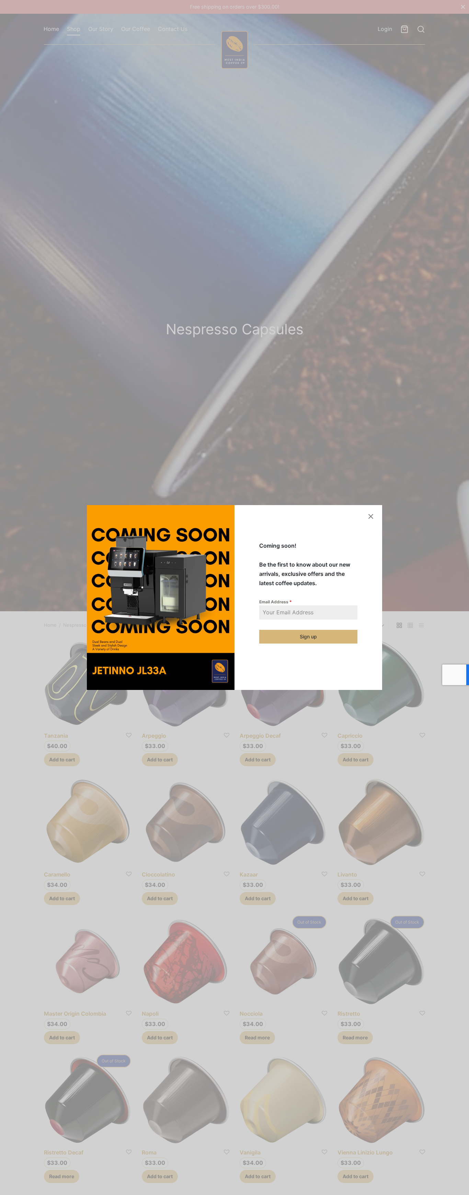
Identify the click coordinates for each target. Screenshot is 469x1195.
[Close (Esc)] (371, 516)
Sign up (308, 636)
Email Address (275, 601)
